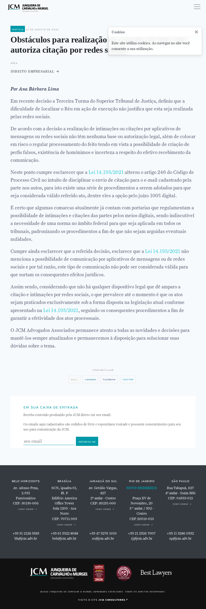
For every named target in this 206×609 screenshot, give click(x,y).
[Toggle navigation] (197, 6)
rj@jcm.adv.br (141, 538)
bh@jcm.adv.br (25, 538)
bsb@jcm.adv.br (64, 538)
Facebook (109, 379)
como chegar (26, 509)
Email (74, 379)
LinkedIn (90, 379)
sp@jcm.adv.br (180, 538)
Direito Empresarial (32, 71)
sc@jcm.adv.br (103, 538)
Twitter (128, 379)
